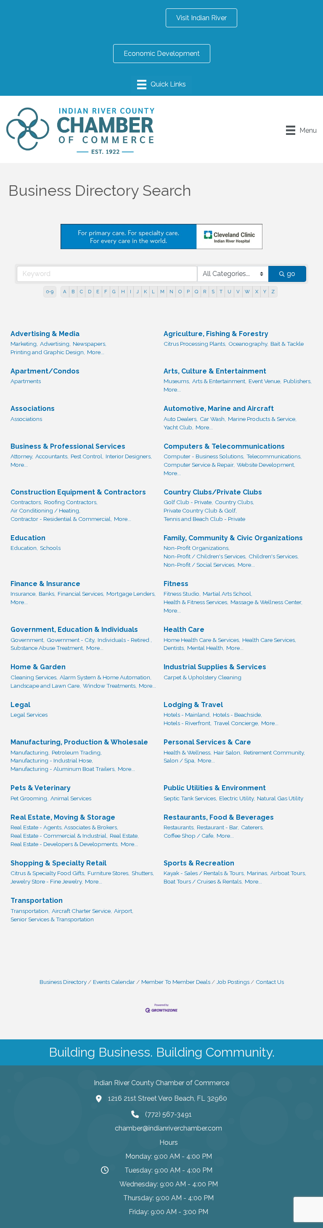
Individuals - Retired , (125, 639)
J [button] (137, 292)
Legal (20, 705)
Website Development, (266, 464)
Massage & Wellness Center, (266, 602)
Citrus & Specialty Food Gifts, (48, 873)
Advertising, (55, 343)
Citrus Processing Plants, (195, 343)
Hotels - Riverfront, (188, 723)
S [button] (213, 292)
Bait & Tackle (287, 343)
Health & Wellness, (188, 752)
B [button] (72, 292)
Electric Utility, (237, 798)
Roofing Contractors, (71, 502)
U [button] (229, 292)
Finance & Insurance (45, 584)
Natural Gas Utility (280, 798)
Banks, (47, 593)
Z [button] (273, 292)
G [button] (114, 292)
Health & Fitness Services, (196, 602)
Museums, (177, 381)
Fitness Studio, (182, 593)
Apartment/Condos (45, 371)
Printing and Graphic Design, (48, 352)
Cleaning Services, (34, 677)
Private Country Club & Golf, (200, 510)
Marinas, (257, 873)
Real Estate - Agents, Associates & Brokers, (64, 827)
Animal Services (70, 798)
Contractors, (26, 502)
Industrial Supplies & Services (215, 667)
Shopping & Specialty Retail (58, 863)
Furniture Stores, (108, 873)
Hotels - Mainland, (187, 714)
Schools (50, 547)
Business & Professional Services (68, 446)
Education (28, 538)
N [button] (171, 292)
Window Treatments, (110, 685)
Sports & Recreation (199, 863)
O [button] (180, 292)
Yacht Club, (178, 427)
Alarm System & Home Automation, (105, 677)
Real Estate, (124, 835)
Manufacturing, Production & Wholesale (79, 742)
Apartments (26, 381)
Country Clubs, (234, 502)
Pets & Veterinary (41, 788)
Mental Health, (205, 647)
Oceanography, (248, 343)
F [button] (105, 292)
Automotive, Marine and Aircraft (219, 409)
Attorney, (22, 456)
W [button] (247, 292)
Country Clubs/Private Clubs (213, 492)
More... (95, 352)
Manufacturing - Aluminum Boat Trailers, (63, 768)
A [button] (64, 292)
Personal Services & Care (207, 742)
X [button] (256, 292)
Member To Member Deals (175, 981)
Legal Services (29, 714)
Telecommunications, (274, 456)
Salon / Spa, (180, 760)
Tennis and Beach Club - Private (204, 518)
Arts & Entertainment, (219, 381)
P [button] (188, 292)
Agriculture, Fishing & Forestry (216, 334)
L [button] (153, 292)
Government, (28, 639)
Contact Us (270, 981)
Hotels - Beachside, (237, 714)
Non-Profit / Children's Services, (205, 556)
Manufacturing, (30, 752)
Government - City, (71, 639)
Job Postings (233, 981)
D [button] (89, 292)
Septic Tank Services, (190, 798)
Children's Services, (274, 556)
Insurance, (24, 593)
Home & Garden (38, 667)
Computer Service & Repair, (199, 464)
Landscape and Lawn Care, (46, 685)
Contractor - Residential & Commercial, (61, 518)
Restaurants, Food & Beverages (219, 817)
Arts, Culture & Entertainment (215, 371)
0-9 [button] (49, 292)
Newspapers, (89, 343)
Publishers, (297, 381)
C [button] (81, 292)
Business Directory (63, 981)
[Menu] (161, 84)
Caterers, (252, 827)
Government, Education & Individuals (74, 630)
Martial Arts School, (227, 593)
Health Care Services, (269, 639)
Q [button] (196, 292)
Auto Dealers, (181, 418)
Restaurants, (179, 827)
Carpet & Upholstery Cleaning (202, 677)
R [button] (204, 292)
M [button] (162, 292)
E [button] (97, 292)
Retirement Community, (274, 752)
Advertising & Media (45, 334)
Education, (24, 547)
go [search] (291, 274)
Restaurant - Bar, (218, 827)
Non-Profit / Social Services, (200, 564)
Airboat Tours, (288, 873)
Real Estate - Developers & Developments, (65, 844)
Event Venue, (265, 381)
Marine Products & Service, (262, 418)
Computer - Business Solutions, (204, 456)
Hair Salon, (227, 752)
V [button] (238, 292)
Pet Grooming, (29, 798)
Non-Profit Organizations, (197, 547)
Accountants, (52, 456)
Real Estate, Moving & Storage (63, 817)
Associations (33, 409)
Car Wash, (213, 418)
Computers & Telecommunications (224, 446)
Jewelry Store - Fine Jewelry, (47, 881)
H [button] (123, 292)
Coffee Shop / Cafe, (189, 835)
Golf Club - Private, (188, 502)
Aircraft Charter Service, (82, 910)
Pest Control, (87, 456)
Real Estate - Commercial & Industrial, (59, 835)
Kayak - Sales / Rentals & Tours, (204, 873)
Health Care (184, 630)
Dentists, (174, 647)
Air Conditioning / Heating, (45, 510)
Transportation (37, 901)
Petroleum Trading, (77, 752)
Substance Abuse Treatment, (47, 647)
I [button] (130, 292)
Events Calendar (114, 981)
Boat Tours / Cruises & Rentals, (203, 881)
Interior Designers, (129, 456)
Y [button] (264, 292)
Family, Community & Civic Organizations (233, 538)
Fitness (176, 584)
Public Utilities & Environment (215, 788)
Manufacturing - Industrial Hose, (52, 760)
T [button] (221, 292)
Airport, (123, 910)
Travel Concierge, (236, 723)
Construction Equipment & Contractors (78, 492)
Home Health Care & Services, (202, 639)
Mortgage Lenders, (131, 593)
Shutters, (143, 873)
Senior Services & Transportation (52, 919)
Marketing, (24, 343)
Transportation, (30, 910)
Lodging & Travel (193, 705)
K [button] (145, 292)
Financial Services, (81, 593)
